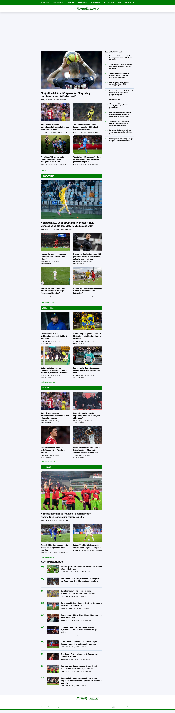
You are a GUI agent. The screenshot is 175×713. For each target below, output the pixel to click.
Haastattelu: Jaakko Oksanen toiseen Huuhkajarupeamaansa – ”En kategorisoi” (87, 290)
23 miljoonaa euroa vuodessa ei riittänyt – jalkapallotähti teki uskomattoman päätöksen (78, 592)
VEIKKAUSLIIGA (58, 2)
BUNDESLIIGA (82, 2)
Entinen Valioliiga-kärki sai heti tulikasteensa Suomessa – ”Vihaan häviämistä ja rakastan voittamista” (54, 370)
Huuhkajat (46, 467)
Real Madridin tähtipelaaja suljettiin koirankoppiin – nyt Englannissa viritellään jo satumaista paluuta (86, 449)
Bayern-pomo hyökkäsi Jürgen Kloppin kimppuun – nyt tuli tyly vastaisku (81, 616)
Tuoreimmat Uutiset (113, 52)
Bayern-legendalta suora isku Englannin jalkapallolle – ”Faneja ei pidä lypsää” (86, 415)
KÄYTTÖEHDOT (130, 707)
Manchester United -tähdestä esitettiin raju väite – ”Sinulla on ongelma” (53, 449)
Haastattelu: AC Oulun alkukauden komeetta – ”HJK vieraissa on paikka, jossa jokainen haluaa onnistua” (67, 224)
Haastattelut (48, 176)
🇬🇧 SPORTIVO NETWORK (119, 707)
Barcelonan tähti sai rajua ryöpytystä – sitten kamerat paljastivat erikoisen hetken (81, 604)
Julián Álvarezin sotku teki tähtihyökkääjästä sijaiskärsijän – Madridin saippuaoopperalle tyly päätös (79, 629)
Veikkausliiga (48, 308)
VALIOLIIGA (70, 2)
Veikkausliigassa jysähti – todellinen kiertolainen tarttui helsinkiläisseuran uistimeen (87, 336)
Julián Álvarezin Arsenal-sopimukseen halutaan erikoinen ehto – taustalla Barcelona (55, 127)
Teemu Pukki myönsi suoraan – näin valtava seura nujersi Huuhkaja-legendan (54, 547)
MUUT (119, 2)
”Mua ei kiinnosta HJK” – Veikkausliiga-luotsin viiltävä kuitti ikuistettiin (54, 336)
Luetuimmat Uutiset (113, 100)
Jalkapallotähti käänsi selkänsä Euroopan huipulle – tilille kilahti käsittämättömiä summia (85, 127)
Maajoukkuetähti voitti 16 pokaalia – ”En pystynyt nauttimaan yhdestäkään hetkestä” (66, 95)
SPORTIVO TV (129, 2)
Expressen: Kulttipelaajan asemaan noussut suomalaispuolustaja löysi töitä (86, 370)
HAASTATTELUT (109, 2)
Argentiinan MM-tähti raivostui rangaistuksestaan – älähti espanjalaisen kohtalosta (52, 159)
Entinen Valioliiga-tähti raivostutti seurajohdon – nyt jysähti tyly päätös (87, 546)
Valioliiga (46, 388)
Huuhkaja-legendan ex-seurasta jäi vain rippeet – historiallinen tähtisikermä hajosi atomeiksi (66, 515)
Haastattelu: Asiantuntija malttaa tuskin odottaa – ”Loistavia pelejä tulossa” (53, 256)
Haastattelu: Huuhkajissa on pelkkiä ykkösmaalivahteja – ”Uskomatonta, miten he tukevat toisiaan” (87, 256)
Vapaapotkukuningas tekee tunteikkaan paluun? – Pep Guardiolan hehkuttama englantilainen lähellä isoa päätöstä (81, 680)
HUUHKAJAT (45, 2)
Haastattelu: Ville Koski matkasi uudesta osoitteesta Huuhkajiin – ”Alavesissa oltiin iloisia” (53, 290)
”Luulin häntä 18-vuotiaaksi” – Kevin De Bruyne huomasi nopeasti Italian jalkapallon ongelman (87, 159)
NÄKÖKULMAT (95, 2)
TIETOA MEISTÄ (108, 707)
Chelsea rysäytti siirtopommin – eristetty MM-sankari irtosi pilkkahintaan (81, 567)
